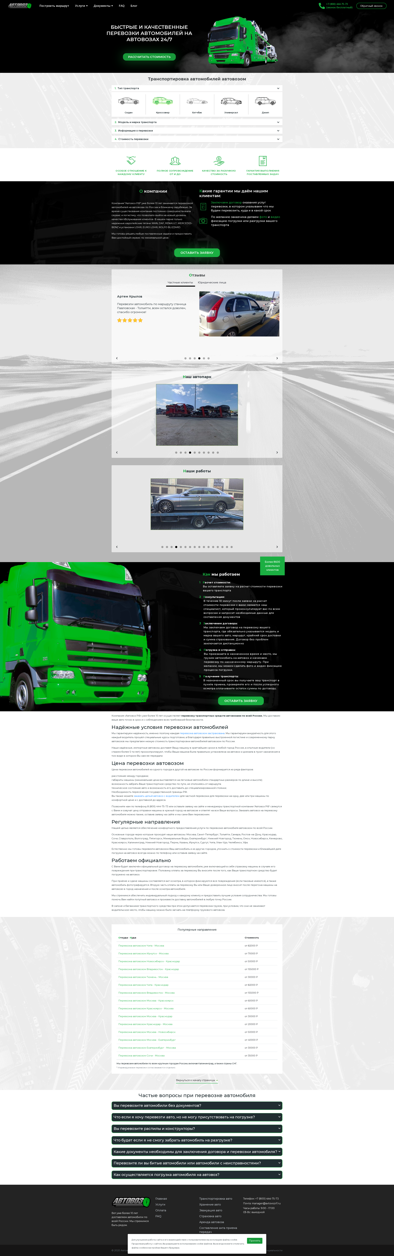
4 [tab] (200, 359)
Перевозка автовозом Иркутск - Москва (143, 953)
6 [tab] (209, 359)
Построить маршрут (54, 6)
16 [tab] (232, 548)
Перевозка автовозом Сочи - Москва (141, 1055)
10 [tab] (218, 453)
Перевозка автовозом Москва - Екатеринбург (147, 1039)
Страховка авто (210, 1216)
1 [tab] (186, 359)
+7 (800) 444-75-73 (337, 4)
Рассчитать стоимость (149, 57)
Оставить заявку (197, 253)
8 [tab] (209, 453)
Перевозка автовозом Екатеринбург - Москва (147, 1047)
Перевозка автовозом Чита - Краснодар (143, 984)
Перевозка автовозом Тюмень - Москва (143, 977)
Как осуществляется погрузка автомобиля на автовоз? (166, 1174)
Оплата (160, 1210)
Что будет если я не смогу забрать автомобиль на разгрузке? (173, 1140)
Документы (102, 6)
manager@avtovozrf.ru (266, 1203)
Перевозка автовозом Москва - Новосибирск (146, 1032)
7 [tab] (204, 453)
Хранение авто (210, 1204)
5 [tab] (204, 359)
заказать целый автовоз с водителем (156, 795)
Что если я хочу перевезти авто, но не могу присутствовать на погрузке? (184, 1117)
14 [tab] (223, 548)
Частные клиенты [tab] (180, 282)
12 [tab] (214, 548)
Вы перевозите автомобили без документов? (157, 1105)
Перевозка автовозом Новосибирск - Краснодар (149, 961)
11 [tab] (209, 548)
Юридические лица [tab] (212, 282)
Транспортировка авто (215, 1198)
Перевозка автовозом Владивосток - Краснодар (148, 969)
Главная (161, 1198)
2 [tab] (191, 359)
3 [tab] (195, 359)
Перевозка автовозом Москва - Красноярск (145, 1000)
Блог (134, 6)
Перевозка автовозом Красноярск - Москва (145, 1008)
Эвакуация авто (210, 1210)
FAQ (122, 6)
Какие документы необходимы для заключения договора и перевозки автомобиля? (195, 1151)
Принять (254, 1240)
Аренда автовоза (211, 1222)
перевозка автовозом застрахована (202, 733)
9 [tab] (214, 453)
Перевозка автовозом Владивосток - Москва (146, 992)
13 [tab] (218, 548)
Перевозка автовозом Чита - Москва (141, 945)
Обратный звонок (371, 6)
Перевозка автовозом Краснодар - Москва (145, 1024)
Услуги (80, 6)
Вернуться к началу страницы (196, 1080)
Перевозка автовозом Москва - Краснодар (145, 1016)
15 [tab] (227, 548)
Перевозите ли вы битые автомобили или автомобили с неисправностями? (187, 1163)
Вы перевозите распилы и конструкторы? (154, 1128)
